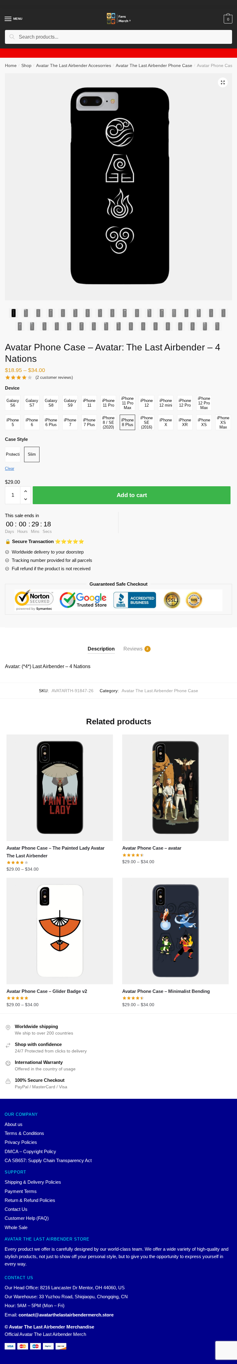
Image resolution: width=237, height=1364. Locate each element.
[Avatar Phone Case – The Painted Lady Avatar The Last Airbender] (59, 787)
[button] (223, 82)
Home (11, 65)
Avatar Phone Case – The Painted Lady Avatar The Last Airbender (55, 851)
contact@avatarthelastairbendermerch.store (66, 1314)
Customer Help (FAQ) (27, 1218)
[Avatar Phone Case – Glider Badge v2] (59, 931)
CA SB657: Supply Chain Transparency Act (48, 1160)
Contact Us (16, 1209)
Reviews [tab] (133, 648)
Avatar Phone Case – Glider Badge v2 (46, 991)
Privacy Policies (21, 1142)
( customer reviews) (54, 377)
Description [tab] (101, 648)
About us (14, 1124)
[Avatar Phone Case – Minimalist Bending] (175, 931)
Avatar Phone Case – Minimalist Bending (166, 991)
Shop (26, 65)
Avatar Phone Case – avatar (151, 848)
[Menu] (8, 19)
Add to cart (132, 495)
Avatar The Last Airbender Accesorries (73, 65)
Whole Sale (16, 1227)
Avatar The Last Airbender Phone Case (154, 65)
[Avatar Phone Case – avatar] (175, 787)
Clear (9, 468)
